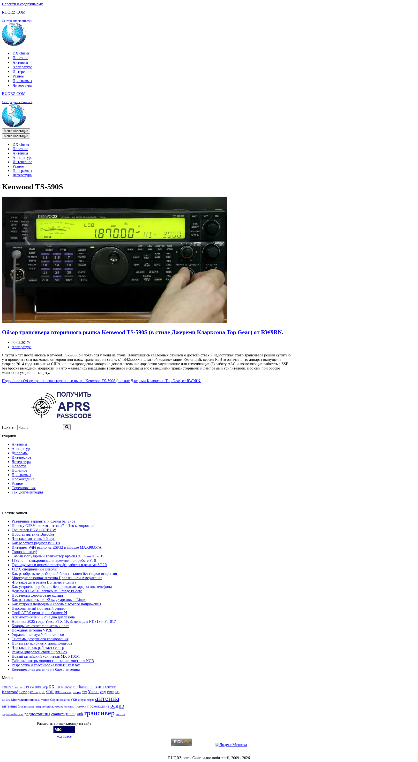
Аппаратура (22, 67)
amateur (7, 687)
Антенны (20, 62)
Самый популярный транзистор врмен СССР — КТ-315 (58, 556)
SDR (50, 692)
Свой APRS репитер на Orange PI (39, 613)
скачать (58, 714)
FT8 (75, 687)
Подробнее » (101, 381)
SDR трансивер (63, 692)
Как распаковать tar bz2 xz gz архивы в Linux (49, 600)
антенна (107, 698)
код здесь (64, 736)
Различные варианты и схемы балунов (43, 521)
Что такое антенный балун (33, 539)
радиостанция (37, 713)
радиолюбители (12, 714)
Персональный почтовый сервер (39, 608)
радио (117, 705)
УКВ (74, 699)
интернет (40, 706)
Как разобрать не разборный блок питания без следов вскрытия (64, 573)
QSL (42, 692)
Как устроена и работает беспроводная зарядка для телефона (62, 587)
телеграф (74, 713)
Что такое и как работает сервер (38, 648)
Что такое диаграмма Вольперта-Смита (44, 582)
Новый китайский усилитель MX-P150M (46, 656)
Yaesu (93, 691)
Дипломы (20, 453)
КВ (117, 692)
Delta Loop (41, 687)
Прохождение (23, 479)
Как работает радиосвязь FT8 (36, 543)
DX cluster (21, 53)
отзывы (69, 706)
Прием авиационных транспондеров (42, 643)
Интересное (22, 71)
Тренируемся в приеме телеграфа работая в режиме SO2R (59, 565)
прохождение (98, 706)
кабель (50, 706)
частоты (120, 714)
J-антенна (110, 687)
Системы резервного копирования (40, 639)
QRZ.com (33, 692)
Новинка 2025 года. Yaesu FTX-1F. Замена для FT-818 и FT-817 (64, 621)
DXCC (59, 687)
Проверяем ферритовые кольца (37, 595)
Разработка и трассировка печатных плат (46, 665)
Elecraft (68, 687)
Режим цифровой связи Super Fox (39, 652)
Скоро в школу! (24, 552)
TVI (84, 692)
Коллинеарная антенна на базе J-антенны (46, 669)
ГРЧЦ (110, 692)
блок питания (26, 706)
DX (51, 687)
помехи (80, 706)
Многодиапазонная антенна (30, 699)
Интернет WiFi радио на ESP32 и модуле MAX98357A (57, 547)
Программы (22, 81)
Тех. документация (27, 492)
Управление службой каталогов (38, 634)
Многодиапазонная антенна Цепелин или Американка (57, 578)
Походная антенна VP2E (32, 630)
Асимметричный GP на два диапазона (43, 617)
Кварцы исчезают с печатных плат (40, 626)
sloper (77, 692)
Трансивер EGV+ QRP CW (34, 530)
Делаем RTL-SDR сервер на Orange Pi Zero (47, 591)
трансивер (99, 713)
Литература (22, 85)
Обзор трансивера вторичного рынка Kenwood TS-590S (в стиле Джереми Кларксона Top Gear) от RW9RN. (142, 332)
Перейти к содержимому (22, 4)
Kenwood (10, 692)
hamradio (86, 687)
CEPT (26, 687)
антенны (9, 706)
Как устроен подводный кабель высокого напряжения (56, 604)
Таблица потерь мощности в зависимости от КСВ (53, 661)
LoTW (23, 692)
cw (32, 687)
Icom (99, 686)
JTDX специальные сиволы (34, 569)
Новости (19, 466)
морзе (59, 706)
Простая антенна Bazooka (33, 534)
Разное (18, 76)
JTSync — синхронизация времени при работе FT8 (54, 560)
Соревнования (24, 488)
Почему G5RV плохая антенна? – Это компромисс (53, 525)
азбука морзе (86, 699)
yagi (103, 692)
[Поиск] (67, 427)
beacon (18, 687)
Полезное (20, 58)
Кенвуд (6, 700)
